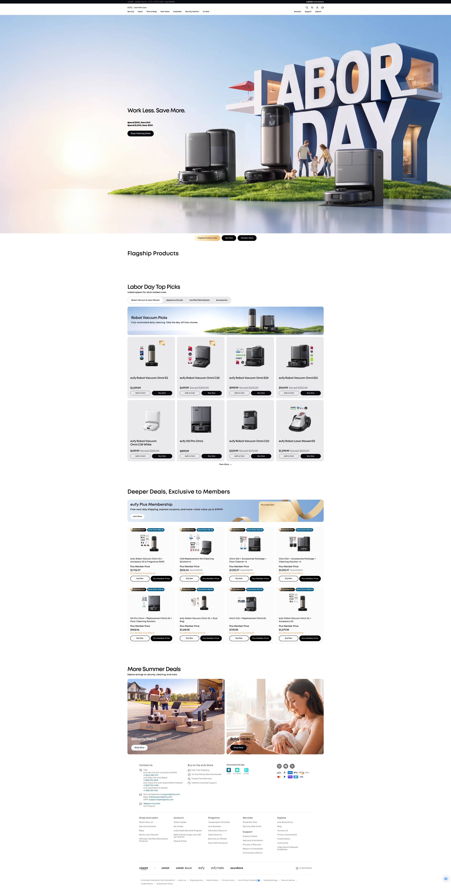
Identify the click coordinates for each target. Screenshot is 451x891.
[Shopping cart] (312, 7)
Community (282, 843)
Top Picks (229, 238)
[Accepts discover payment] (301, 772)
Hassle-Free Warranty (201, 779)
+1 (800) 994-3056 (151, 785)
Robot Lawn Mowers (148, 835)
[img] (278, 772)
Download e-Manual (252, 853)
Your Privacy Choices (247, 880)
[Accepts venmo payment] (295, 777)
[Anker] (130, 2)
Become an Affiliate (217, 839)
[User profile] (317, 7)
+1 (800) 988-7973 (150, 775)
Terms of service (288, 880)
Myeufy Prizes (180, 841)
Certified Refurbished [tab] (199, 300)
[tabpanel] (225, 386)
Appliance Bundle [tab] (174, 300)
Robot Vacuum (146, 822)
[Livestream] (322, 7)
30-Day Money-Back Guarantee (206, 774)
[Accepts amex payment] (290, 772)
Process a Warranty (252, 845)
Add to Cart (140, 393)
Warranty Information (253, 840)
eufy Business (214, 826)
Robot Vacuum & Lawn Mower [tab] (145, 300)
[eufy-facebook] (285, 766)
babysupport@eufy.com (160, 797)
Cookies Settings (270, 880)
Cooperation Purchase (219, 822)
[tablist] (179, 300)
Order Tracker (180, 822)
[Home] (136, 7)
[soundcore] (170, 2)
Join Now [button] (137, 516)
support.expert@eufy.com (161, 800)
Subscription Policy (165, 884)
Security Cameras (147, 826)
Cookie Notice (147, 884)
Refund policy (212, 880)
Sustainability (283, 839)
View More (224, 464)
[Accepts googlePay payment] (307, 772)
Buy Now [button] (140, 578)
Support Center (250, 836)
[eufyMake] (159, 2)
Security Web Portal (252, 826)
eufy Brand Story (285, 822)
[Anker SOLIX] (141, 2)
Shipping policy (196, 880)
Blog (279, 826)
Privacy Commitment (287, 835)
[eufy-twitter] (292, 766)
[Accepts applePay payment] (295, 772)
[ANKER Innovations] (315, 2)
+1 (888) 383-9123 (150, 790)
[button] (229, 771)
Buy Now (162, 393)
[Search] (307, 7)
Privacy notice (228, 880)
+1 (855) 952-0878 (150, 780)
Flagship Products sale (207, 238)
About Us (182, 880)
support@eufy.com (171, 794)
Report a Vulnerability (253, 849)
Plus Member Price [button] (161, 578)
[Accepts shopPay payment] (290, 777)
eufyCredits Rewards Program (188, 831)
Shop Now (139, 748)
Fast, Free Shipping (200, 770)
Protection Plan (250, 822)
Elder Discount (215, 835)
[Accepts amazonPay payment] (284, 772)
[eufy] (150, 2)
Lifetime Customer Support (204, 783)
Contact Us (282, 831)
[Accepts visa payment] (301, 777)
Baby (141, 831)
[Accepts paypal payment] (284, 777)
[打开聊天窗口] (446, 879)
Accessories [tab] (221, 300)
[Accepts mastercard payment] (278, 777)
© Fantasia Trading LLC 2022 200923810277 (158, 880)
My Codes (178, 826)
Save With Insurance (217, 843)
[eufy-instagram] (279, 766)
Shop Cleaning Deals (140, 133)
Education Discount (217, 831)
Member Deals (247, 238)
